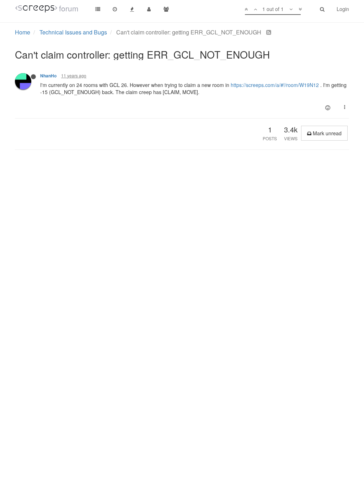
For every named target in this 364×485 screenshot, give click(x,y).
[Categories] (97, 9)
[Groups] (166, 9)
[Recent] (114, 9)
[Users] (148, 9)
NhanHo (48, 76)
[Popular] (131, 9)
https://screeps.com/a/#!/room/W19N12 (275, 84)
